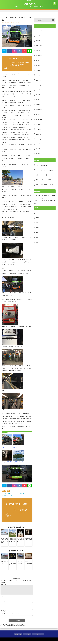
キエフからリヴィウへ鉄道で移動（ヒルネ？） (12, 540)
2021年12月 (39, 45)
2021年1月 (39, 50)
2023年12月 (39, 31)
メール (3, 601)
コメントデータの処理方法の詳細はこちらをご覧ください (13, 625)
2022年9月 (39, 36)
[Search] (53, 20)
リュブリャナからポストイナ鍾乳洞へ (7, 462)
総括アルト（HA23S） (19, 563)
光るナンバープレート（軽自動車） (12, 563)
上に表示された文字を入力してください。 (10, 613)
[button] (17, 36)
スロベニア (12, 493)
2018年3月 (39, 153)
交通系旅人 (30, 4)
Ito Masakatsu (8, 515)
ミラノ (22, 493)
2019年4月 (39, 90)
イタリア (5, 493)
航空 (37, 232)
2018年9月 (39, 124)
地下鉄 (13, 495)
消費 (37, 222)
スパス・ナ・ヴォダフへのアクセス (20, 540)
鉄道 (8, 490)
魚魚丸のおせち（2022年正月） (28, 563)
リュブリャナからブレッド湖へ (18, 462)
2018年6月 (39, 139)
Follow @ (17, 472)
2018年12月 (39, 109)
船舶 (37, 237)
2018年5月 (39, 144)
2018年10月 (39, 119)
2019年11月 (39, 75)
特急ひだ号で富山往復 (4, 563)
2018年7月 (39, 134)
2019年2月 (39, 99)
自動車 (4, 490)
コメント (3, 584)
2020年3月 (39, 65)
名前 (2, 597)
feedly (17, 476)
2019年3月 (39, 94)
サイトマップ (27, 7)
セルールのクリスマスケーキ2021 (44, 184)
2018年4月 (39, 148)
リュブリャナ (6, 495)
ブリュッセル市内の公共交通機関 (7, 447)
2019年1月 (39, 104)
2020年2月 (39, 70)
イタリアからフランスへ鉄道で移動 (18, 447)
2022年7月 (39, 40)
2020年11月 (39, 60)
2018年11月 (39, 114)
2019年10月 (39, 80)
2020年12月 (39, 55)
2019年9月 (39, 85)
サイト (2, 606)
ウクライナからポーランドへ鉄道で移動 (44, 195)
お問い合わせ (18, 7)
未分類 (37, 217)
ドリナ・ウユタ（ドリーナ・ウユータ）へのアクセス (4, 540)
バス (17, 493)
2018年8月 (39, 129)
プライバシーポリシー (39, 7)
